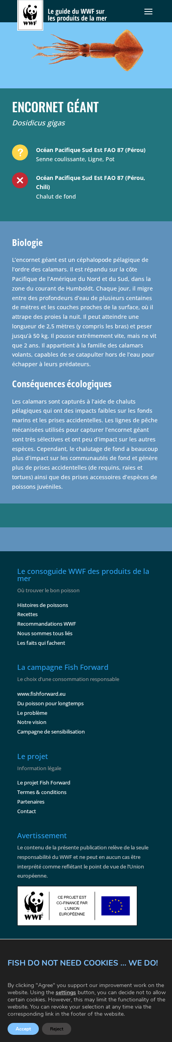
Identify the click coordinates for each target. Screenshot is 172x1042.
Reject (56, 1029)
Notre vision (31, 722)
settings (66, 992)
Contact (26, 811)
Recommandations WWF (46, 623)
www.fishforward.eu (41, 693)
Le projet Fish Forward (43, 782)
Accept (23, 1029)
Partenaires (30, 801)
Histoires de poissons (42, 605)
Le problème (32, 712)
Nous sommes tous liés (44, 633)
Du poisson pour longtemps (50, 703)
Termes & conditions (41, 792)
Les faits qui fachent (41, 642)
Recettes (27, 614)
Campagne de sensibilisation (51, 731)
